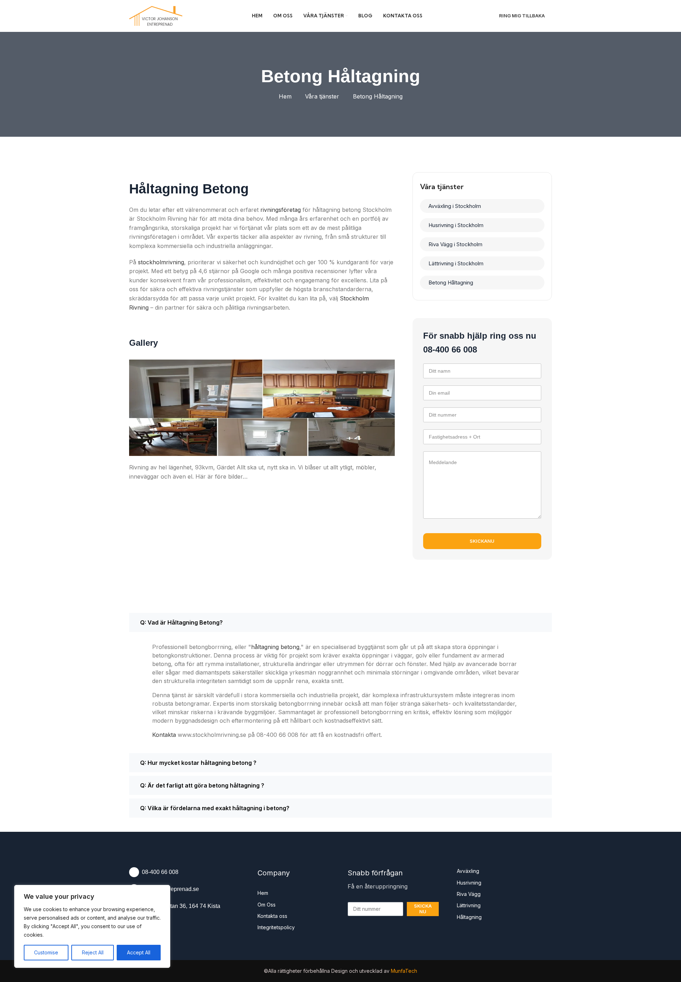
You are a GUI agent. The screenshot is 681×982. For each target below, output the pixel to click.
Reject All (93, 952)
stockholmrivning (161, 262)
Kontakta (164, 734)
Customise (46, 952)
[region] (92, 926)
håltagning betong (275, 646)
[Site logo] (155, 15)
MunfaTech (404, 971)
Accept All (138, 952)
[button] (340, 622)
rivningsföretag (280, 209)
